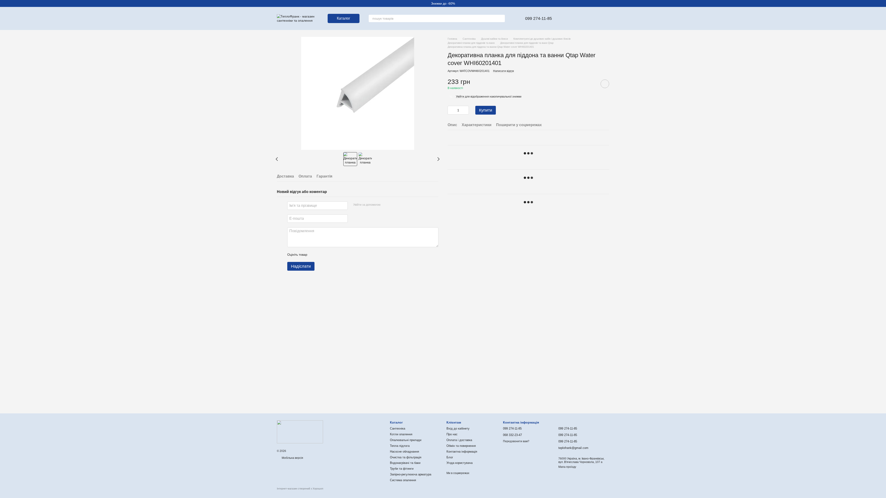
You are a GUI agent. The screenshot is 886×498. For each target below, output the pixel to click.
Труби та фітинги (401, 468)
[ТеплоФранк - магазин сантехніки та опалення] (300, 431)
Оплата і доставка (459, 440)
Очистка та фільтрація (405, 457)
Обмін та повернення (461, 446)
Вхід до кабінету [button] (458, 428)
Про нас (452, 434)
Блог (449, 457)
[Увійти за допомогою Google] (393, 205)
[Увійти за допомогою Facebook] (385, 205)
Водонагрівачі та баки (405, 463)
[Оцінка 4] (337, 254)
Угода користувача (459, 463)
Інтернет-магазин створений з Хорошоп (300, 488)
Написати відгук (503, 71)
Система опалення (403, 480)
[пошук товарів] (501, 18)
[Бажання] (569, 18)
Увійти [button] (460, 96)
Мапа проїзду (567, 466)
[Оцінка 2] (322, 254)
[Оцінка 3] (329, 254)
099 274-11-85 (538, 18)
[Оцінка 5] (344, 254)
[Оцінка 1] (315, 254)
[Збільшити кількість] (465, 110)
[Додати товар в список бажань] (605, 84)
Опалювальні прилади (405, 440)
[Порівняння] (581, 18)
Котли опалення (401, 434)
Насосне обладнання (404, 451)
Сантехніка (397, 428)
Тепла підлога (400, 446)
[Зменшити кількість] (451, 110)
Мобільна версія (292, 457)
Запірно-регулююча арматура (410, 474)
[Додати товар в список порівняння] (592, 84)
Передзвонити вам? (516, 441)
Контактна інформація (461, 451)
